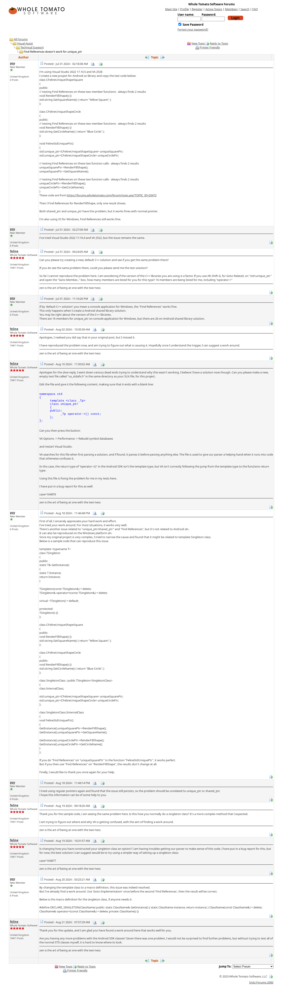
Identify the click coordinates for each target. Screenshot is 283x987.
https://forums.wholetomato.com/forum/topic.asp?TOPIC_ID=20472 (112, 195)
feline (14, 251)
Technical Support (32, 47)
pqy (12, 63)
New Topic (198, 43)
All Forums (21, 39)
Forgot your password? (193, 29)
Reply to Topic (219, 43)
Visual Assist (25, 43)
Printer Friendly (210, 47)
